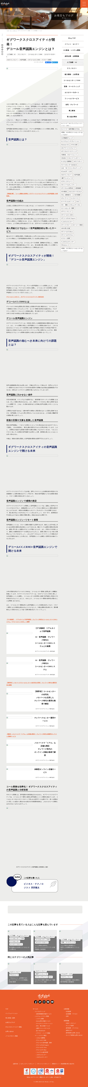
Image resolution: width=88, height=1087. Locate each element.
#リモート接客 (46, 59)
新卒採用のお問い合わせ (73, 1032)
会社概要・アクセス (71, 1014)
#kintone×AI (65, 144)
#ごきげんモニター (67, 221)
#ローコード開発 (77, 225)
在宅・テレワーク (72, 104)
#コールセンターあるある (69, 164)
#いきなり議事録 (66, 161)
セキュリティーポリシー (27, 1063)
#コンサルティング (75, 168)
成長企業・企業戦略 (72, 56)
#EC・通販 (64, 205)
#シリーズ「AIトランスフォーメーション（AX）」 (71, 124)
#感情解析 (78, 188)
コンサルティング (40, 1011)
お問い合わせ (10, 1031)
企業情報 (66, 1009)
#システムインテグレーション (70, 141)
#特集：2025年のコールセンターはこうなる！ (72, 249)
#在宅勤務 (77, 195)
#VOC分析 (74, 144)
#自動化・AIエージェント (69, 154)
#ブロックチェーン (67, 181)
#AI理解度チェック (67, 138)
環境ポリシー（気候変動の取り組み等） (63, 1063)
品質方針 (15, 1063)
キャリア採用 (70, 1025)
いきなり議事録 (40, 1038)
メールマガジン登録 (12, 1036)
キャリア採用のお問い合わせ (74, 1035)
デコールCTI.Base (41, 1050)
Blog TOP (72, 38)
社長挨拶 (68, 1011)
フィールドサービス (72, 98)
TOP (7, 1009)
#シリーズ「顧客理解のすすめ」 (71, 129)
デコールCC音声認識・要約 (44, 1042)
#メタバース (75, 198)
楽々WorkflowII (40, 1030)
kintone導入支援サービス (43, 1021)
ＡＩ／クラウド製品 (40, 1035)
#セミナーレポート (74, 158)
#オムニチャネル (75, 205)
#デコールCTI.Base (67, 231)
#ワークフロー (65, 225)
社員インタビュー (71, 1023)
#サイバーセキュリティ (68, 185)
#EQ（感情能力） (66, 195)
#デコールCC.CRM (34, 59)
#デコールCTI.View (67, 235)
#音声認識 (23, 59)
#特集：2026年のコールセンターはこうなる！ (72, 133)
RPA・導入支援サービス (43, 1026)
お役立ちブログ (10, 1022)
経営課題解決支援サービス (44, 1014)
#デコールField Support (68, 218)
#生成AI (63, 158)
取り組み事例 (72, 116)
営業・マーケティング (72, 86)
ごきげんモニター (41, 1054)
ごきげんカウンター (42, 1057)
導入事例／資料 (10, 1018)
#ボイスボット (78, 161)
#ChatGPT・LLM (66, 171)
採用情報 (66, 1020)
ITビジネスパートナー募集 (14, 1027)
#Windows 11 (65, 245)
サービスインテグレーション (44, 1023)
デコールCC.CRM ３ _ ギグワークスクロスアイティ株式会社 (25, 297)
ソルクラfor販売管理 (42, 1052)
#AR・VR (64, 168)
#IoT (77, 201)
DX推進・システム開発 (72, 50)
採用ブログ (69, 1030)
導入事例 (72, 110)
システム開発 (40, 1018)
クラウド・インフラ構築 (43, 1033)
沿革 (67, 1016)
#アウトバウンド (66, 211)
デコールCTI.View (41, 1047)
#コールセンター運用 (67, 208)
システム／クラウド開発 (42, 1016)
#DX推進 (64, 191)
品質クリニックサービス (43, 1028)
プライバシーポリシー (43, 1063)
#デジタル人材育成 (67, 188)
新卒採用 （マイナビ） (72, 1028)
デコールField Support (42, 1045)
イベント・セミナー (72, 44)
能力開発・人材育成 (72, 74)
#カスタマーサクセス (75, 191)
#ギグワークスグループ (68, 148)
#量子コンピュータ (67, 178)
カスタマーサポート (72, 92)
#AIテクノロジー (12, 59)
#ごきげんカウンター (67, 241)
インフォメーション (12, 1013)
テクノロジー (22, 54)
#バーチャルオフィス (67, 201)
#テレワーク (65, 198)
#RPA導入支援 (65, 228)
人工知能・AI (11, 54)
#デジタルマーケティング (69, 151)
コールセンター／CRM (35, 54)
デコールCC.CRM (41, 1040)
